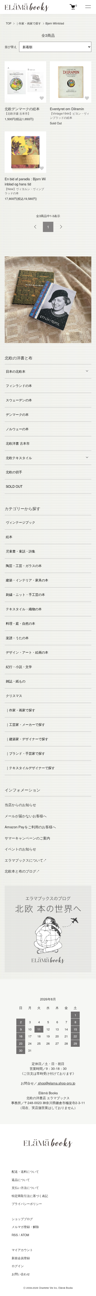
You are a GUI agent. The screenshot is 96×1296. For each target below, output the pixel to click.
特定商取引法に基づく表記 (30, 1196)
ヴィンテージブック (20, 522)
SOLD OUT (14, 486)
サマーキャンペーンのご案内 (27, 838)
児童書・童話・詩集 (20, 551)
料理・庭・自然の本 (20, 623)
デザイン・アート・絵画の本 (27, 652)
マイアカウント (22, 1250)
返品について (21, 1179)
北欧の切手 (14, 472)
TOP (8, 23)
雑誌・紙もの (15, 681)
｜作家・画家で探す (28, 23)
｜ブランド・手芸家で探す (25, 753)
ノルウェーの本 (17, 428)
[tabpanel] (48, 299)
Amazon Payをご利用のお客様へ (30, 826)
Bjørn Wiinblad (54, 23)
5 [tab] (48, 346)
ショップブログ (22, 1219)
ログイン (18, 1266)
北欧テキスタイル (19, 457)
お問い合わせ (21, 1274)
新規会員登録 (21, 1258)
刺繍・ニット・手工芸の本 (25, 594)
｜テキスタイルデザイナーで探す (30, 767)
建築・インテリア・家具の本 (27, 580)
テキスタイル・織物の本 (24, 609)
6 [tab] (55, 346)
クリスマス (14, 695)
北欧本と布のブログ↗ (22, 871)
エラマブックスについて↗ (26, 860)
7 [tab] (62, 346)
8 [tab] (69, 346)
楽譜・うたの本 (17, 637)
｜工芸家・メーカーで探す (25, 724)
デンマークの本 (17, 414)
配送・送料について (25, 1171)
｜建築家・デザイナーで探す (27, 739)
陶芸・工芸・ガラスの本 (24, 565)
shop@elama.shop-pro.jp (56, 1083)
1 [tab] (20, 346)
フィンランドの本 (19, 385)
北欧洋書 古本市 (18, 443)
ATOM (25, 1235)
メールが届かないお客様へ (26, 815)
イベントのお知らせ (20, 848)
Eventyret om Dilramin (67, 108)
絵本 (9, 536)
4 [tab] (41, 346)
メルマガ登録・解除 (25, 1226)
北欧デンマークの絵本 (22, 108)
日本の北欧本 (15, 371)
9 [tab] (76, 346)
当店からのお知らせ (20, 804)
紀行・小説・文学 (19, 666)
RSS (15, 1235)
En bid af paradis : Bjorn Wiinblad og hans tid (25, 181)
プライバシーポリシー (27, 1203)
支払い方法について (25, 1187)
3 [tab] (34, 346)
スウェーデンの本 (19, 400)
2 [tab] (27, 346)
